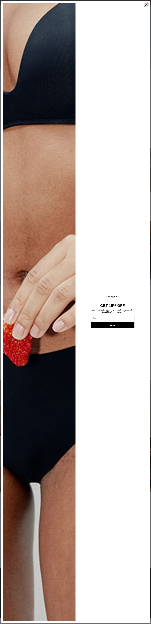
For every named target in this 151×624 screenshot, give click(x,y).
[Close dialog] (146, 4)
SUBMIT (113, 325)
